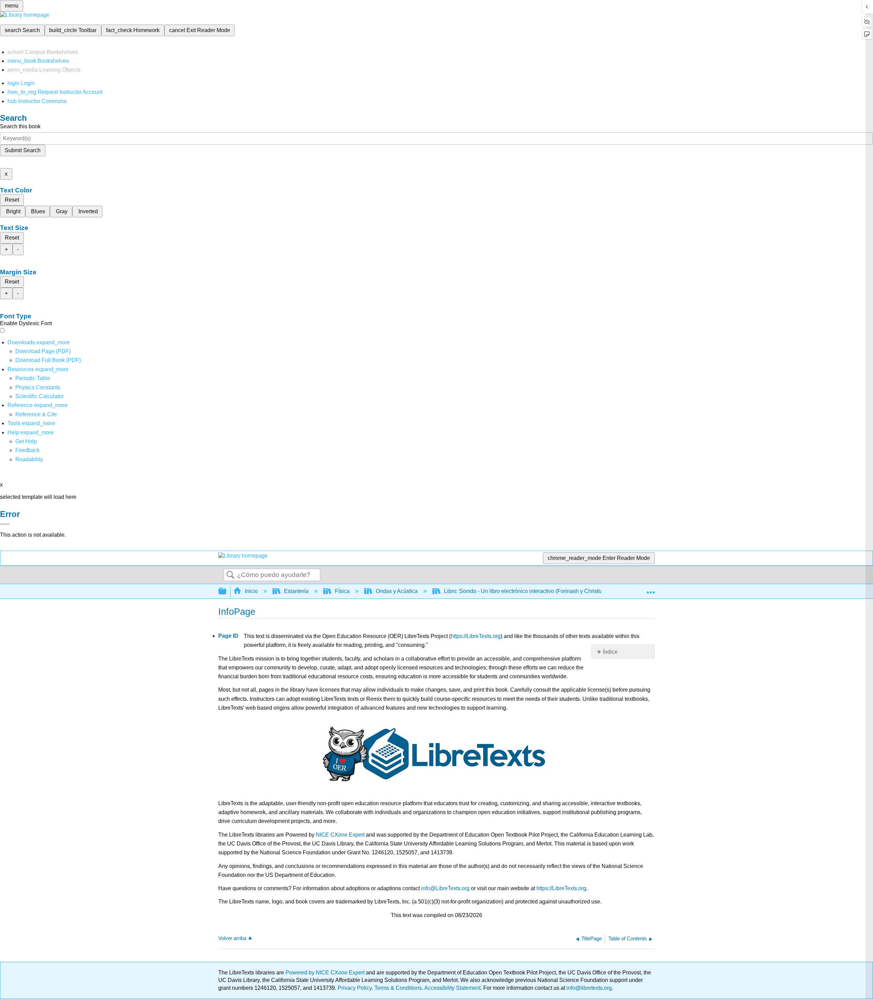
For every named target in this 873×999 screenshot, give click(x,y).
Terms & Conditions (398, 988)
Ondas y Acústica (396, 591)
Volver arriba (232, 938)
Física (342, 591)
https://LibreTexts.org (476, 636)
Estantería (296, 591)
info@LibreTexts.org (445, 888)
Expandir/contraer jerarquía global (226, 591)
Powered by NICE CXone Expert (325, 972)
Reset (12, 200)
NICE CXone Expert (340, 835)
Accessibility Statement (452, 988)
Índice (610, 652)
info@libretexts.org (588, 988)
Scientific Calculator (39, 396)
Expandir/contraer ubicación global (651, 589)
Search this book (20, 126)
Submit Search (23, 150)
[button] (27, 450)
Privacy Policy (355, 988)
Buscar (230, 575)
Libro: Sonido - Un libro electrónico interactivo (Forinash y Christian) (526, 591)
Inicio (251, 591)
